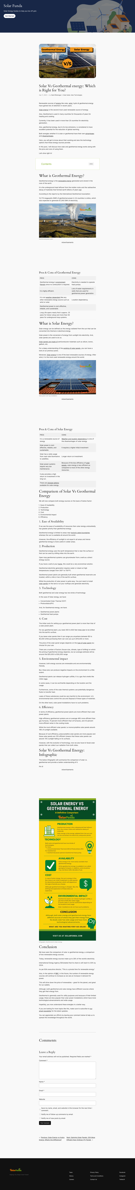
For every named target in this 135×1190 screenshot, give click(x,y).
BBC (57, 973)
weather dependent (53, 297)
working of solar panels (71, 348)
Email (41, 1090)
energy (58, 103)
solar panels (43, 584)
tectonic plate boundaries (80, 533)
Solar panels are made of (48, 342)
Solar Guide (66, 95)
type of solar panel (84, 643)
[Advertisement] (67, 256)
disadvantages (47, 136)
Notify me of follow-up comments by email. (57, 1114)
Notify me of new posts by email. (53, 1118)
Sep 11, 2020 (43, 95)
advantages (89, 134)
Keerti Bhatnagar (56, 95)
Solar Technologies (76, 95)
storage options (53, 483)
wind (70, 103)
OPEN (91, 163)
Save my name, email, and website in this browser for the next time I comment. (66, 1109)
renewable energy (64, 181)
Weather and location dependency (74, 439)
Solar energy (43, 110)
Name (42, 1082)
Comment (43, 1060)
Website (42, 1099)
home (60, 564)
